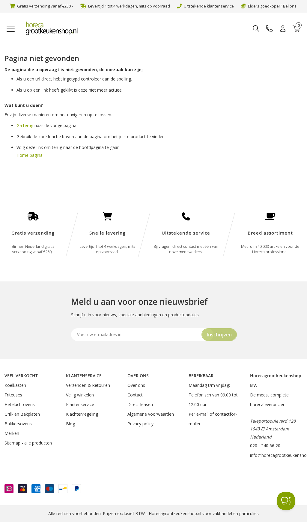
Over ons (136, 385)
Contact (135, 395)
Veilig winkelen (80, 395)
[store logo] (54, 28)
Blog (70, 423)
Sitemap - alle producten (28, 443)
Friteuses (13, 395)
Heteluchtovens (19, 404)
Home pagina (29, 155)
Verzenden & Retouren (88, 385)
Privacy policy (140, 423)
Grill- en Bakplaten (22, 414)
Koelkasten (15, 385)
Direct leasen (140, 404)
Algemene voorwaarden (150, 414)
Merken (11, 433)
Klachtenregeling (82, 414)
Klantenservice (80, 404)
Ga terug (24, 125)
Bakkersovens (18, 423)
